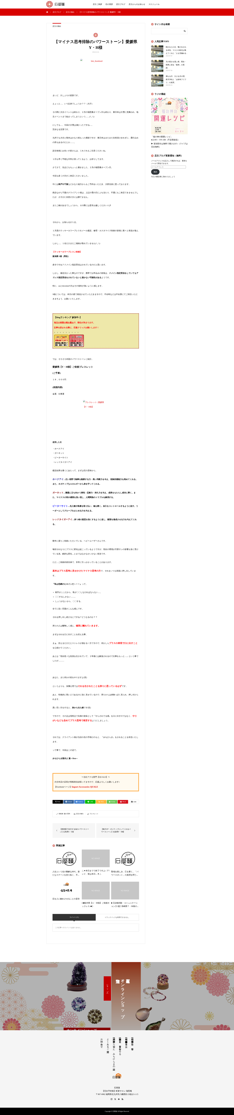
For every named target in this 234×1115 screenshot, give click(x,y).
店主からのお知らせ (137, 4)
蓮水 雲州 (67, 814)
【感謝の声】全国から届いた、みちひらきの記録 (114, 1052)
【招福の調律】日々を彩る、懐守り (132, 1043)
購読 (155, 172)
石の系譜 (109, 4)
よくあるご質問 (108, 1043)
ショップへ (107, 988)
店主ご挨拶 (97, 4)
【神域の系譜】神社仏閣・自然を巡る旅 (126, 1040)
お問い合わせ (101, 1042)
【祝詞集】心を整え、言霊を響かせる (120, 1045)
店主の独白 (57, 26)
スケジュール (154, 4)
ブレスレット (94, 814)
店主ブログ (120, 4)
